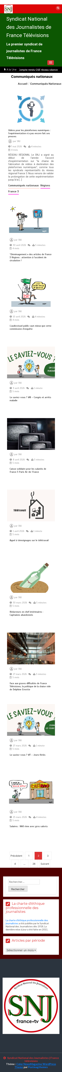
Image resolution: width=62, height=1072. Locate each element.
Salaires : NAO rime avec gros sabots (29, 826)
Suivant (45, 863)
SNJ (18, 141)
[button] (50, 62)
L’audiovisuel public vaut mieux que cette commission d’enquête (30, 327)
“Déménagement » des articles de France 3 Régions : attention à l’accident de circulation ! (30, 257)
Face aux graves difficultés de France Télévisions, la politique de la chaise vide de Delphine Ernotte (30, 686)
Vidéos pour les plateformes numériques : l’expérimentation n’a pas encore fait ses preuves (29, 133)
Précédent (16, 855)
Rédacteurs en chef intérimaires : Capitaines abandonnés (26, 613)
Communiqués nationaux (23, 185)
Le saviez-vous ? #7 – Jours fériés (27, 754)
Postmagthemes (38, 1067)
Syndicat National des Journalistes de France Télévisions (28, 27)
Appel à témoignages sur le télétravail (29, 540)
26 (34, 863)
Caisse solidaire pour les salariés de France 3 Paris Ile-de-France (28, 470)
